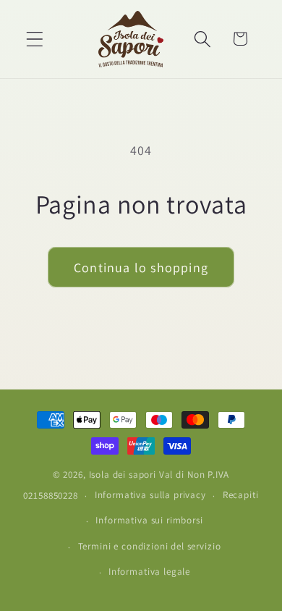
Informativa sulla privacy (150, 495)
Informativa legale (149, 571)
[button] (35, 39)
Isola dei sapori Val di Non (147, 474)
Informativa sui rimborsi (148, 520)
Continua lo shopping (141, 267)
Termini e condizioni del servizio (149, 546)
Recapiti (241, 495)
